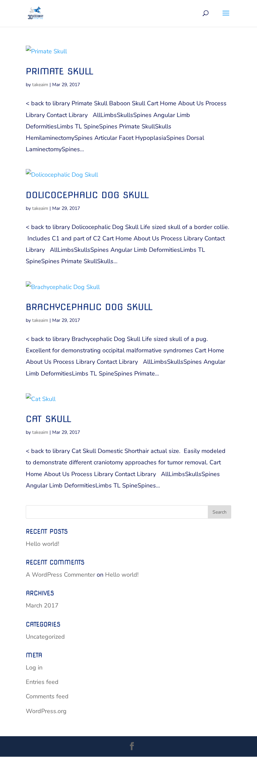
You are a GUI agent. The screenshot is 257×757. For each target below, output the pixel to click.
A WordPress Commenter (60, 575)
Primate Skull (59, 71)
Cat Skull (48, 419)
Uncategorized (45, 637)
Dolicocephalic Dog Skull (87, 195)
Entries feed (42, 682)
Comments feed (47, 696)
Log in (34, 667)
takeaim (40, 84)
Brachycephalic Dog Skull (89, 307)
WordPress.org (46, 711)
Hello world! (42, 544)
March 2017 (42, 605)
